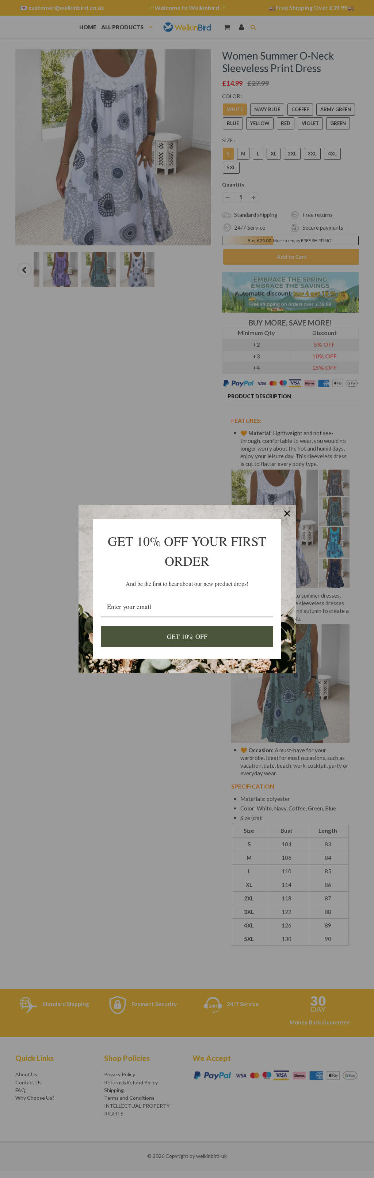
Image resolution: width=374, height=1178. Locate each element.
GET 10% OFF (187, 636)
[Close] (287, 513)
